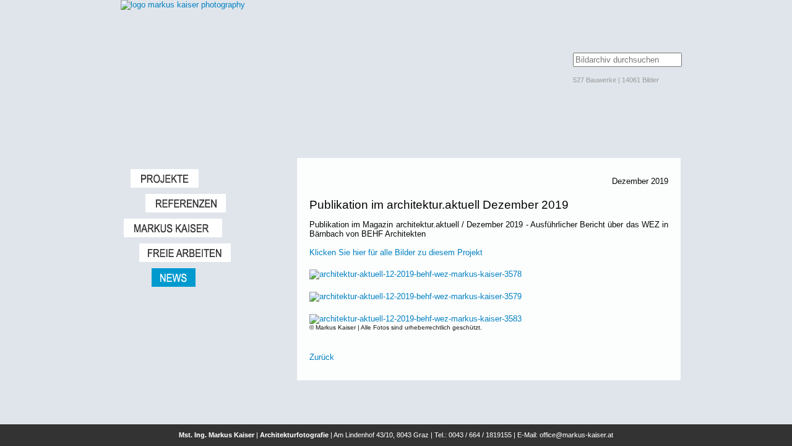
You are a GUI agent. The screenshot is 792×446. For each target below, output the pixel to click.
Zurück (321, 357)
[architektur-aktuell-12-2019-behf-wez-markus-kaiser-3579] (415, 296)
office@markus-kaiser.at (576, 435)
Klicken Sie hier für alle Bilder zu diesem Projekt (396, 252)
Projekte (208, 178)
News (218, 277)
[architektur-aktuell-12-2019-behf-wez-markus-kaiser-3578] (415, 274)
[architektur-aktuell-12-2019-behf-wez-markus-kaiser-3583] (415, 318)
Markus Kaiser (204, 228)
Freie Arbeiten (212, 252)
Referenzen (215, 203)
